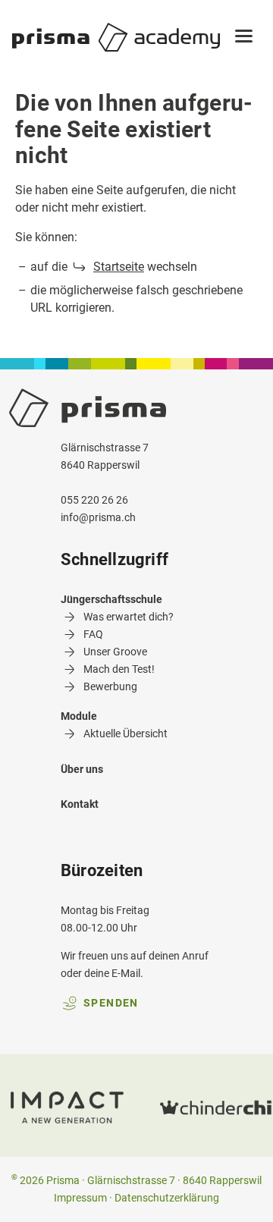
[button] (244, 37)
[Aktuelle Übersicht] (114, 752)
